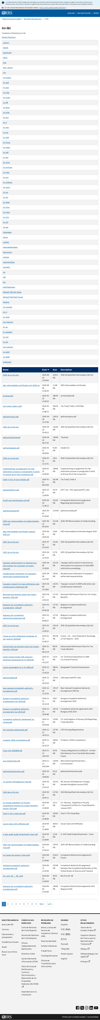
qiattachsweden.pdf (11, 448)
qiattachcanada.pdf (11, 510)
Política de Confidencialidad (73, 1017)
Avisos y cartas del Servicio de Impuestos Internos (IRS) (49, 931)
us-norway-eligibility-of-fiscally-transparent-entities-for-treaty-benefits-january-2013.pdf (20, 805)
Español (64, 924)
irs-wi (5, 327)
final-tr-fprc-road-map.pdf (14, 813)
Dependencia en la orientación (29, 993)
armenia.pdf (8, 396)
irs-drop (6, 107)
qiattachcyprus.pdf (11, 416)
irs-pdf (6, 152)
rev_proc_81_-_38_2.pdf (13, 876)
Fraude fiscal (46, 951)
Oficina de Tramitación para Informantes (48, 963)
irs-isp (5, 132)
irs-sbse (6, 317)
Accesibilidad (92, 1017)
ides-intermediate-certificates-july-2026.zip (21, 385)
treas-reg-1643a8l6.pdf (12, 750)
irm (4, 72)
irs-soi (5, 192)
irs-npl (6, 337)
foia (4, 62)
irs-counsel (7, 307)
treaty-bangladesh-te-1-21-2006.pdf (18, 667)
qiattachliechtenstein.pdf (13, 771)
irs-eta (6, 117)
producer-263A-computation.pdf (16, 740)
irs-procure (7, 167)
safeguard (7, 362)
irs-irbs (6, 127)
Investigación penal (49, 955)
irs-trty (6, 217)
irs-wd (5, 227)
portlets (6, 267)
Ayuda (4, 947)
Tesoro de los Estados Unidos (86, 929)
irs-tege (6, 202)
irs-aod (6, 82)
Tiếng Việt (65, 949)
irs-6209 (6, 357)
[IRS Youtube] (96, 1008)
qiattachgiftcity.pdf (11, 490)
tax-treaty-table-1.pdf (12, 406)
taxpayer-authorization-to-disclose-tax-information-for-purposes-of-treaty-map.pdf (20, 566)
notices (6, 257)
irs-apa (6, 87)
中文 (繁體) (65, 934)
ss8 (4, 277)
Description (66, 369)
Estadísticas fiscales (10, 942)
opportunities (9, 262)
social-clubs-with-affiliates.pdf (16, 824)
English (64, 958)
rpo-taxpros (8, 347)
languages (7, 232)
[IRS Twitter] (82, 1008)
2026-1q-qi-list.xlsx (11, 458)
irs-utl (5, 222)
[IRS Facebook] (77, 1008)
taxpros (6, 302)
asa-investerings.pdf (11, 761)
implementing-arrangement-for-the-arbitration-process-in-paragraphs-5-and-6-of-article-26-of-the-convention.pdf (21, 471)
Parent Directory (9, 37)
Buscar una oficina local (9, 953)
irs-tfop (6, 207)
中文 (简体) (65, 929)
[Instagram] (86, 1008)
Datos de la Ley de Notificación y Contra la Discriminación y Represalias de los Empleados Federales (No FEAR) (29, 975)
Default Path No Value (12, 292)
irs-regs (6, 172)
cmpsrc (6, 42)
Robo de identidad (48, 941)
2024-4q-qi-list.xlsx (11, 792)
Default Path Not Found (13, 297)
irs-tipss (6, 212)
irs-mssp (6, 142)
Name (5, 369)
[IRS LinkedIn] (91, 1008)
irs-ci (5, 312)
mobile (6, 242)
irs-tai (5, 197)
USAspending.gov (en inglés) (89, 955)
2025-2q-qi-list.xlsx (11, 552)
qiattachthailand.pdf (11, 437)
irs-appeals (7, 332)
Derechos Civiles (28, 953)
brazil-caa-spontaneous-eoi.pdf (16, 500)
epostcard (7, 52)
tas (4, 282)
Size (55, 369)
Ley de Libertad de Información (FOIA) (29, 960)
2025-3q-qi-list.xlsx (11, 542)
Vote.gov (84, 961)
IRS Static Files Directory (33, 19)
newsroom (7, 252)
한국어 (64, 939)
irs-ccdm (6, 97)
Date (44, 369)
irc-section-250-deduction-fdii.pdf (17, 781)
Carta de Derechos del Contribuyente (29, 929)
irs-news (6, 147)
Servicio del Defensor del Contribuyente (30, 936)
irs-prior (6, 162)
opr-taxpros (8, 322)
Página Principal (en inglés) (11, 19)
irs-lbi (5, 342)
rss (4, 272)
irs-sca (5, 177)
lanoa (5, 237)
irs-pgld (6, 352)
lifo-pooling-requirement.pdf (15, 730)
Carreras (5, 929)
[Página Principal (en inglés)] (7, 13)
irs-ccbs (6, 92)
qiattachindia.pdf (10, 677)
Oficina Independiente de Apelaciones (28, 946)
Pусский (64, 944)
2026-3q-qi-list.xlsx (11, 375)
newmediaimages (10, 247)
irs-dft (5, 102)
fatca (5, 57)
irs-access (7, 77)
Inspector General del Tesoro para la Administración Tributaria (88, 939)
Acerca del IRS (7, 924)
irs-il (5, 122)
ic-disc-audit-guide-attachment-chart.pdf (20, 834)
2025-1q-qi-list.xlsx (11, 625)
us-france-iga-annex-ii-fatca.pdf (16, 855)
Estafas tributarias (49, 946)
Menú (96, 13)
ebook (5, 47)
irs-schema (7, 182)
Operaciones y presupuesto (8, 935)
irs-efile (6, 112)
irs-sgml (6, 187)
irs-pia (5, 157)
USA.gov (83, 949)
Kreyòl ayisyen (67, 953)
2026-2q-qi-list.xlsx (11, 427)
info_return (8, 67)
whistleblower (9, 287)
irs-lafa (6, 137)
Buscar (71, 13)
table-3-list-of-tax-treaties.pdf (16, 479)
